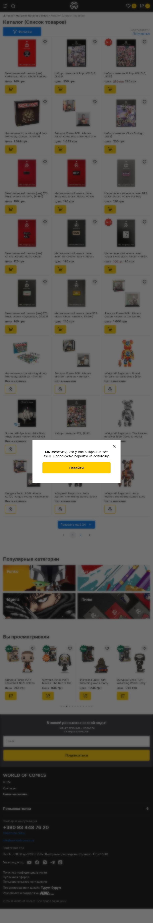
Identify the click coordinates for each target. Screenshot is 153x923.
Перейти (76, 468)
